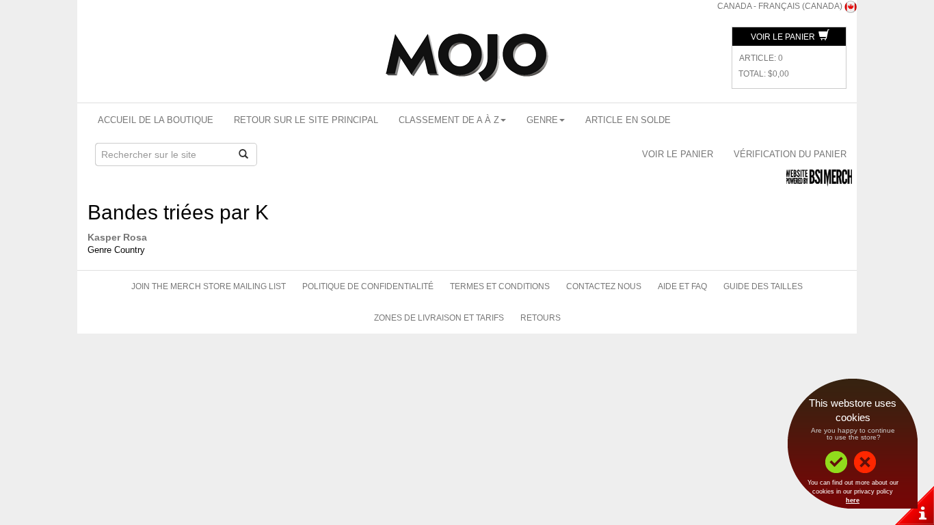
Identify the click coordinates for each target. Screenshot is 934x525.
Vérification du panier (790, 154)
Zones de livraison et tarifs (439, 318)
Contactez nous (603, 286)
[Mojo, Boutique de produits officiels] (467, 57)
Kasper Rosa (117, 237)
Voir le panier (784, 37)
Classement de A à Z (449, 120)
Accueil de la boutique (155, 120)
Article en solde (628, 120)
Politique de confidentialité (367, 286)
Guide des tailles (763, 286)
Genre (542, 120)
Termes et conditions (500, 286)
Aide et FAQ (682, 286)
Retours (540, 318)
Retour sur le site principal (306, 120)
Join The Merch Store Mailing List (208, 286)
